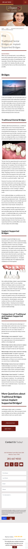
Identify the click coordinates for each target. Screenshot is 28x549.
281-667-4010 (6, 2)
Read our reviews (9, 536)
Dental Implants (5, 53)
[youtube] (21, 464)
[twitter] (12, 464)
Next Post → (9, 429)
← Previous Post (10, 423)
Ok (14, 547)
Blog (7, 28)
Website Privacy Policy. (16, 545)
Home (3, 28)
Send (4, 518)
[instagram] (16, 464)
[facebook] (7, 464)
